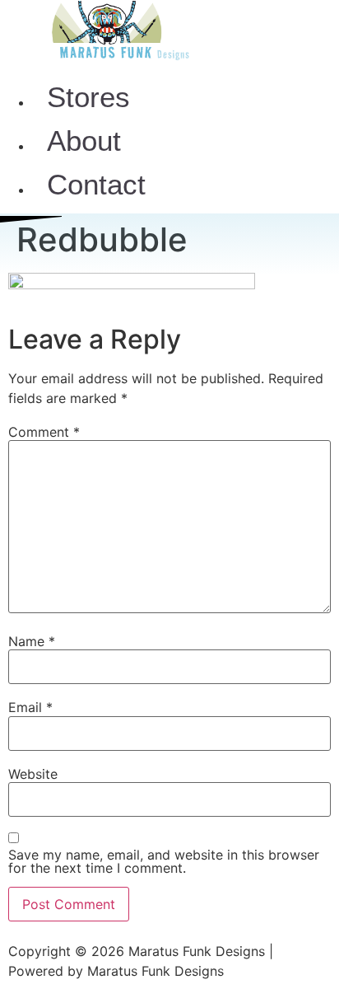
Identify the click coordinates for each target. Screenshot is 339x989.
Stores (88, 97)
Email (30, 707)
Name (31, 641)
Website (33, 773)
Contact (96, 184)
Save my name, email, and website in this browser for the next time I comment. (163, 861)
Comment (44, 431)
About (84, 140)
